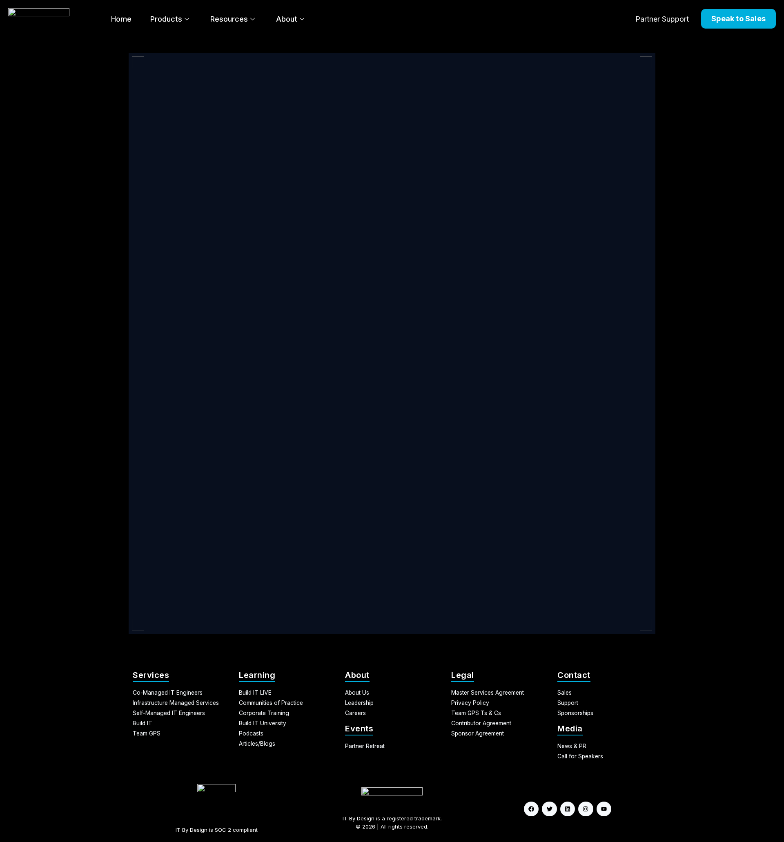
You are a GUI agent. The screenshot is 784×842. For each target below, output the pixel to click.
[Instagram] (585, 809)
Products (166, 19)
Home (121, 19)
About (286, 19)
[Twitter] (549, 809)
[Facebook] (531, 809)
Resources (229, 19)
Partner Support (662, 19)
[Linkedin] (567, 809)
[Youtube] (604, 809)
